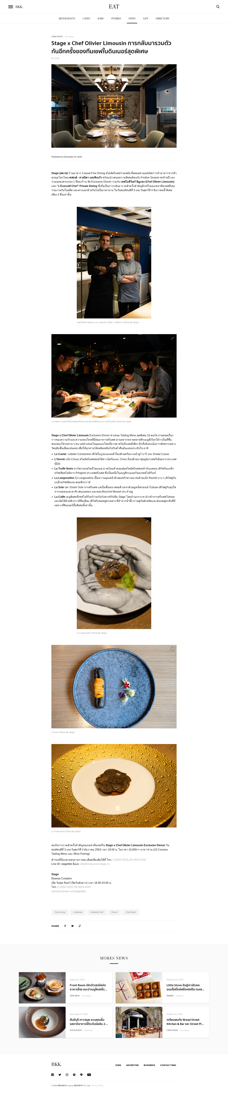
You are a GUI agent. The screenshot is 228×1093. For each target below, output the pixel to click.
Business (149, 1065)
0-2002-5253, (65, 887)
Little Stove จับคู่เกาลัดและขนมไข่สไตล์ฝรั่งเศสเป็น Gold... (185, 987)
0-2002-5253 (120, 859)
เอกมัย (56, 58)
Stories (116, 18)
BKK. (56, 1064)
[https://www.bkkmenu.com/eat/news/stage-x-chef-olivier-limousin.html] (80, 925)
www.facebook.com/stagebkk (68, 891)
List (145, 18)
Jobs (118, 1065)
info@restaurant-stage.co (95, 864)
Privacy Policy (97, 1085)
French (114, 912)
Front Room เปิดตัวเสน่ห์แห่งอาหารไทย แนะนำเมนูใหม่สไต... (88, 987)
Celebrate (77, 912)
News (132, 18)
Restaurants (67, 18)
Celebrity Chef (96, 912)
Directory (162, 18)
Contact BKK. (168, 1065)
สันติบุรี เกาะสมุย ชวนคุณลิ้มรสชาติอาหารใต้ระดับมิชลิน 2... (89, 1021)
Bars (101, 18)
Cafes (86, 18)
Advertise (132, 1065)
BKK (19, 7)
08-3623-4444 (138, 859)
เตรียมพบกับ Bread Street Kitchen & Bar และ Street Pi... (185, 1021)
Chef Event (131, 912)
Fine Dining (69, 37)
